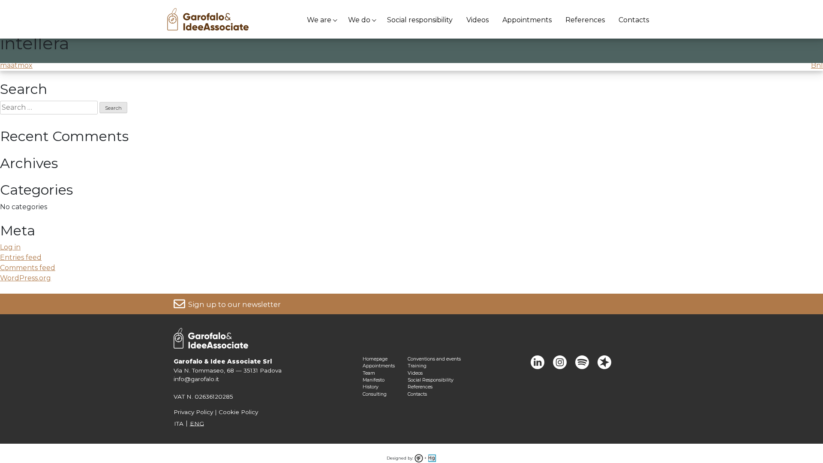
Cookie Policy (238, 412)
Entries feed (21, 257)
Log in (10, 247)
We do (359, 20)
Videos (477, 20)
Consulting (375, 394)
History (370, 387)
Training (417, 366)
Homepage (375, 359)
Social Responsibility (431, 380)
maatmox (16, 65)
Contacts (634, 20)
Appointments (527, 20)
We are (319, 20)
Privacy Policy (193, 412)
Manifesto (373, 380)
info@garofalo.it (196, 379)
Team (369, 373)
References (585, 20)
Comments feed (27, 268)
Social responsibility (420, 20)
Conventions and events (434, 359)
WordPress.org (25, 278)
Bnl (817, 65)
